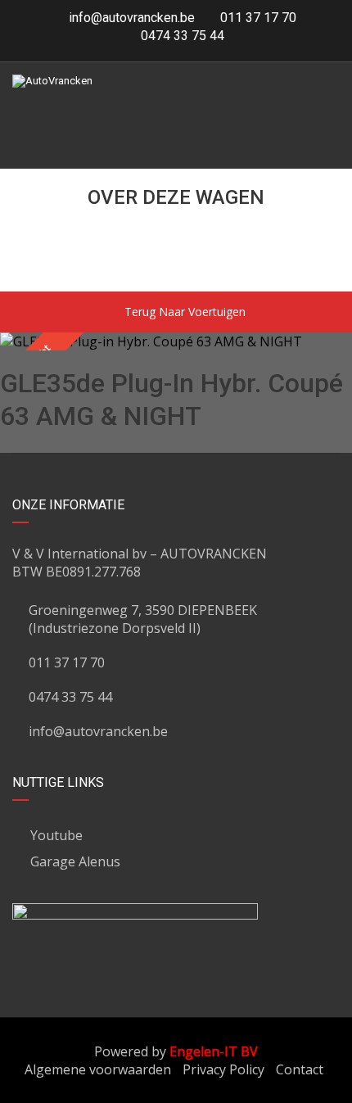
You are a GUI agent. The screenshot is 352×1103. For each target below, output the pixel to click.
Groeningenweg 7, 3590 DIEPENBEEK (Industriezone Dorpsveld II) (143, 619)
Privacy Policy (223, 1069)
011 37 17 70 (256, 17)
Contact (299, 1069)
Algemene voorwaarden (98, 1069)
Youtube (56, 835)
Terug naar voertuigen (185, 311)
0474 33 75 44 (181, 35)
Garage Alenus (75, 861)
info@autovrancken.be (132, 17)
